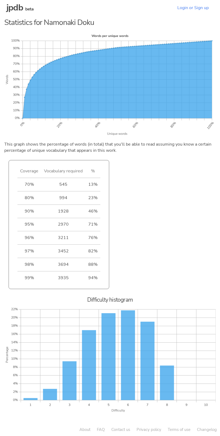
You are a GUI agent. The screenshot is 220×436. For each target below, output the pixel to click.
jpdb (14, 7)
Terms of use (179, 429)
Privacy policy (149, 429)
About (84, 429)
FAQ (101, 429)
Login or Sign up (193, 8)
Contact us (120, 429)
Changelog (207, 429)
